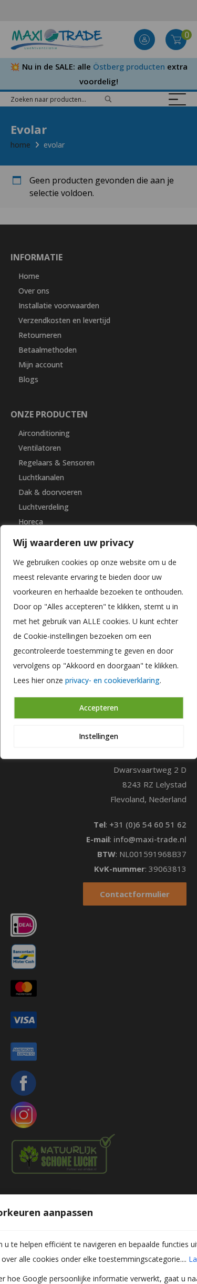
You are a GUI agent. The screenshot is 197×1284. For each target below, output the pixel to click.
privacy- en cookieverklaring (112, 680)
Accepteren (98, 708)
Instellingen (98, 736)
